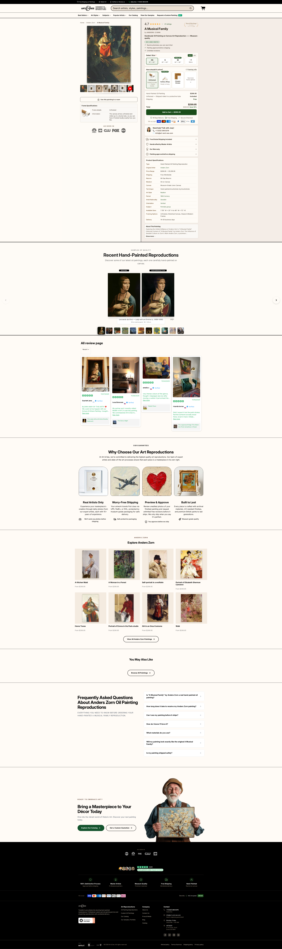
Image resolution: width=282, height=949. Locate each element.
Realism (163, 192)
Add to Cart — (171, 112)
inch (190, 55)
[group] (141, 296)
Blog (143, 920)
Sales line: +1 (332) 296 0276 (139, 2)
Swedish (163, 200)
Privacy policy (199, 944)
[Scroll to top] (279, 946)
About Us (145, 910)
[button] (202, 8)
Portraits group (165, 207)
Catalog (144, 923)
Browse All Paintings (139, 673)
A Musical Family (103, 23)
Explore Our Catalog (89, 828)
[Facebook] (165, 934)
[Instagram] (173, 934)
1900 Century (165, 196)
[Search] (191, 8)
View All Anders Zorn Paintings (139, 639)
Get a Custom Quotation (119, 828)
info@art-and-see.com (164, 133)
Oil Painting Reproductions (129, 910)
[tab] (101, 330)
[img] (87, 395)
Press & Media (146, 916)
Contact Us (145, 913)
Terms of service (176, 944)
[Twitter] (169, 934)
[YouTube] (178, 934)
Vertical (162, 203)
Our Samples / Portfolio (128, 920)
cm (194, 55)
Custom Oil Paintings (127, 913)
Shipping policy (188, 944)
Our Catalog (125, 916)
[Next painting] (276, 300)
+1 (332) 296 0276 (162, 131)
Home (82, 23)
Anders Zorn (90, 23)
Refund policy (165, 944)
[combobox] (152, 8)
